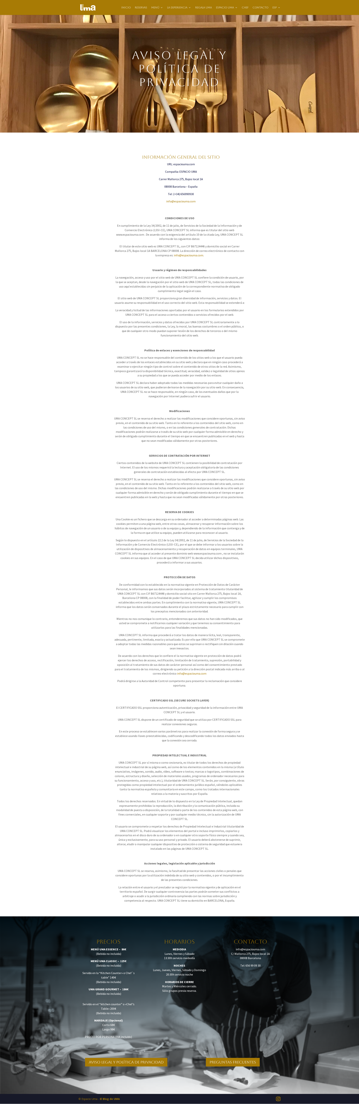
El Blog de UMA (110, 1099)
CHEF (245, 7)
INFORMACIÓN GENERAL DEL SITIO (181, 157)
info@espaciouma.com (188, 255)
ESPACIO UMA (225, 7)
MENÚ (155, 7)
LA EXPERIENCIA (177, 7)
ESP (274, 7)
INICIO (126, 7)
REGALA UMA (203, 7)
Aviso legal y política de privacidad (126, 1062)
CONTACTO (260, 7)
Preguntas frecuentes (233, 1062)
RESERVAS (141, 7)
